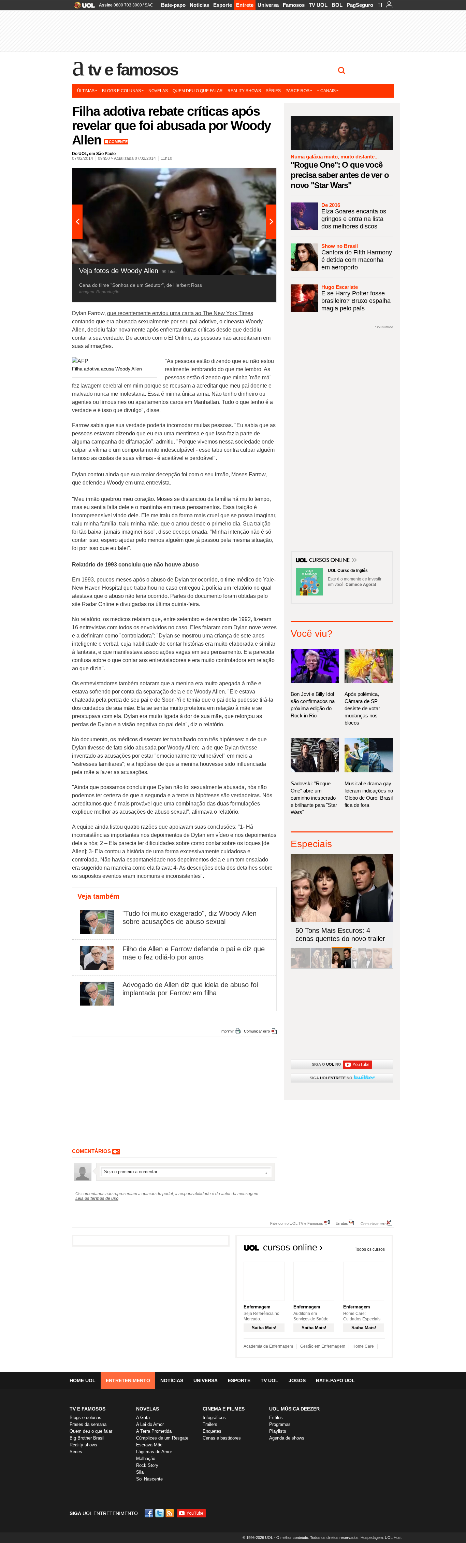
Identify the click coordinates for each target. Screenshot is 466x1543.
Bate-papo (173, 5)
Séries (273, 90)
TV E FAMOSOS (87, 1409)
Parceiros (297, 90)
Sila (140, 1472)
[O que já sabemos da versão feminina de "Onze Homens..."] (321, 966)
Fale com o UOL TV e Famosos (296, 1223)
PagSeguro (360, 5)
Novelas (158, 90)
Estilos (276, 1417)
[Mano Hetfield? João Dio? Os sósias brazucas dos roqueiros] (382, 966)
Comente (118, 142)
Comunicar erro (257, 1031)
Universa (268, 5)
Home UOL (83, 1380)
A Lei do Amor (150, 1424)
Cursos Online (330, 560)
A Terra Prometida (154, 1431)
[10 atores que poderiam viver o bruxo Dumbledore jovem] (362, 966)
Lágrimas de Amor (154, 1451)
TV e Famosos (133, 69)
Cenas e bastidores (222, 1438)
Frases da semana (88, 1424)
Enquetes (212, 1431)
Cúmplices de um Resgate (162, 1438)
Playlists (277, 1431)
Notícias (199, 5)
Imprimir (227, 1031)
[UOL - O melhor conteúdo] (82, 7)
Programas (280, 1424)
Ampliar (254, 176)
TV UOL (318, 5)
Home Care (363, 1346)
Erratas (342, 1223)
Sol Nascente (149, 1479)
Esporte (222, 5)
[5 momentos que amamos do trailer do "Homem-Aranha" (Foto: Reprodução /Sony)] (300, 966)
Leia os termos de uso (96, 1198)
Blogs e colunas (121, 90)
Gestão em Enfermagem (322, 1346)
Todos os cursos (370, 1249)
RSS (170, 1513)
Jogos (297, 1380)
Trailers (210, 1424)
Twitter (160, 1513)
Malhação (145, 1458)
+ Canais (326, 90)
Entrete (244, 5)
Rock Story (147, 1465)
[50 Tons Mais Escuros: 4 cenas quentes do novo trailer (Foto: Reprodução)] (341, 966)
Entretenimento (128, 1380)
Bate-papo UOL (335, 1380)
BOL (337, 5)
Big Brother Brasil (87, 1438)
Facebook (150, 1513)
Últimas (85, 90)
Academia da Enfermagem (268, 1346)
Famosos (294, 5)
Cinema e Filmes (224, 1409)
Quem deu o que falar (198, 90)
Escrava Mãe (149, 1444)
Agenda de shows (286, 1438)
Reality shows (244, 90)
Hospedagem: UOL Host (381, 1537)
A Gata (143, 1417)
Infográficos (214, 1417)
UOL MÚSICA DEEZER (294, 1409)
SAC (149, 5)
